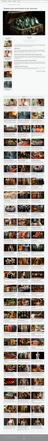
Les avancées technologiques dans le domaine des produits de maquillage (24, 148)
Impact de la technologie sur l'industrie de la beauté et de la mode (10, 160)
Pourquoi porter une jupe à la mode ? (10, 226)
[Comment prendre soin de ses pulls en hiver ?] (24, 355)
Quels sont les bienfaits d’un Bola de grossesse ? (10, 387)
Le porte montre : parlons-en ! (9, 400)
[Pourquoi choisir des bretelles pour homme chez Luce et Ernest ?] (24, 421)
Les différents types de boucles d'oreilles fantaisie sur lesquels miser (24, 200)
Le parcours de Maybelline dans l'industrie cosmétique (23, 160)
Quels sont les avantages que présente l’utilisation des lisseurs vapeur (23, 347)
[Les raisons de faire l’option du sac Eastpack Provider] (10, 328)
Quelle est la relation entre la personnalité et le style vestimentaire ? (23, 187)
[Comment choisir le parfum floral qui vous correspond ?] (8, 64)
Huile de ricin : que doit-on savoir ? (10, 306)
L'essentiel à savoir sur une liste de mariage (23, 307)
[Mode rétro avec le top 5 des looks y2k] (37, 128)
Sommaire (30, 37)
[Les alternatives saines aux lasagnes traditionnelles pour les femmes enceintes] (10, 142)
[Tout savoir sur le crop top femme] (10, 421)
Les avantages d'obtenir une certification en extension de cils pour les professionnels (37, 120)
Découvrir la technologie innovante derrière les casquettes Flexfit (10, 174)
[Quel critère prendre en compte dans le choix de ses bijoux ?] (24, 288)
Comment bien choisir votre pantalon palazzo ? (24, 414)
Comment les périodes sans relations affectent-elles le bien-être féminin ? (8, 79)
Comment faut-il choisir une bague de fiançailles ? (10, 214)
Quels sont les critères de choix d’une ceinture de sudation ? (24, 174)
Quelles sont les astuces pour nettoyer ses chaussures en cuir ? (9, 373)
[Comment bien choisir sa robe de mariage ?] (37, 381)
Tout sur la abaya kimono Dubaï (36, 426)
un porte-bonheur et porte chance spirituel (30, 52)
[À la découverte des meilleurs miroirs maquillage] (37, 328)
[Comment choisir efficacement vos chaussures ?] (10, 355)
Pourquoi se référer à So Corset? (36, 360)
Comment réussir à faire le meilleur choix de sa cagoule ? (37, 187)
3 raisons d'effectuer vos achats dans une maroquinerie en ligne (37, 214)
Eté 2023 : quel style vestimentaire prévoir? (10, 187)
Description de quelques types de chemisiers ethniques (23, 387)
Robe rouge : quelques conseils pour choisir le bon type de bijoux (24, 214)
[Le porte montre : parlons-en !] (10, 395)
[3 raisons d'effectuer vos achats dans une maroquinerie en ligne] (37, 208)
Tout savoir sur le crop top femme (9, 426)
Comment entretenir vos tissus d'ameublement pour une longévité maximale (10, 134)
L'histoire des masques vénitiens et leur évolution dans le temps (23, 134)
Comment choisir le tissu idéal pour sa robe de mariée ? (10, 200)
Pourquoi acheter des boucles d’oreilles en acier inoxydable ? (9, 267)
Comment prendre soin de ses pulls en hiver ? (24, 361)
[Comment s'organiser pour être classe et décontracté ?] (37, 288)
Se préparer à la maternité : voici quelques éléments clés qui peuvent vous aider (24, 401)
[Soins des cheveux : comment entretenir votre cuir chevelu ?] (10, 247)
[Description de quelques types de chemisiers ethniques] (24, 381)
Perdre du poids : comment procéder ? (37, 319)
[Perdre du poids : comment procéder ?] (37, 314)
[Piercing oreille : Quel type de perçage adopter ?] (37, 395)
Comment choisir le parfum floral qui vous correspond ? (8, 69)
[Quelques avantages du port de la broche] (37, 247)
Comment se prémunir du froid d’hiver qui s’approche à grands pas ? (24, 373)
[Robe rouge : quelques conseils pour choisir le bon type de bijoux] (24, 208)
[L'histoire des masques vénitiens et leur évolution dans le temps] (24, 128)
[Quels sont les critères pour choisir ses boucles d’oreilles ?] (24, 314)
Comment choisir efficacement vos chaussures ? (10, 361)
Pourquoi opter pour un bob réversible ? (10, 280)
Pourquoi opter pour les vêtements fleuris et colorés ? (23, 240)
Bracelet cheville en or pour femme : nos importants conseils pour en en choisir (24, 267)
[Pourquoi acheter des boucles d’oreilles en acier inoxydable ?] (10, 261)
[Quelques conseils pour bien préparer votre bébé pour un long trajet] (37, 368)
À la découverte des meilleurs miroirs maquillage (37, 334)
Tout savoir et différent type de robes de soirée (24, 334)
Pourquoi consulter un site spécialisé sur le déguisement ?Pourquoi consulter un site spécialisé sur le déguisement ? (37, 268)
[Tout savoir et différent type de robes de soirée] (24, 328)
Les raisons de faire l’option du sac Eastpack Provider (9, 334)
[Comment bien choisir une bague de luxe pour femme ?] (37, 168)
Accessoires (14, 1)
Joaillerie (9, 1)
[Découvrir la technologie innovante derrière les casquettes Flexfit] (10, 168)
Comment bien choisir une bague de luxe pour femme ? (37, 174)
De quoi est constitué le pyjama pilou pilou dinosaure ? (10, 320)
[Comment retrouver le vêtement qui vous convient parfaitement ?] (10, 288)
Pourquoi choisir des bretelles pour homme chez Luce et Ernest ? (23, 427)
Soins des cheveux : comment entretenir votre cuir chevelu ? (9, 253)
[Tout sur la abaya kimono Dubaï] (37, 421)
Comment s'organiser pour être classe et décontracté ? (37, 294)
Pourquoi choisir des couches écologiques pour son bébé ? (36, 227)
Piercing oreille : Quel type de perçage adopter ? (37, 401)
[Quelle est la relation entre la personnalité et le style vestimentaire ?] (24, 181)
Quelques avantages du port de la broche (37, 253)
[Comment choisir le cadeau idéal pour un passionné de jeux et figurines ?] (8, 84)
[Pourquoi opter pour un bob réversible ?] (10, 274)
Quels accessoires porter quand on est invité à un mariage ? (10, 414)
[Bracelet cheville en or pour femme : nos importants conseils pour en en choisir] (24, 261)
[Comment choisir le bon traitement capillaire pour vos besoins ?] (8, 43)
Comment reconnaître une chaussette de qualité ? (24, 253)
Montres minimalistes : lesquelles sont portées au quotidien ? (37, 280)
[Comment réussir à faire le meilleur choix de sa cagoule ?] (37, 181)
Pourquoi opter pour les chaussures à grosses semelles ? (37, 240)
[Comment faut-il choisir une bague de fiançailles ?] (10, 208)
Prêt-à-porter (4, 1)
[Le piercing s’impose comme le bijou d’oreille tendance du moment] (24, 274)
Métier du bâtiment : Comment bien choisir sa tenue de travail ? (10, 240)
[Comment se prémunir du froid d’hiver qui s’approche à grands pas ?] (24, 368)
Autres (19, 1)
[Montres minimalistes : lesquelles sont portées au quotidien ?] (37, 274)
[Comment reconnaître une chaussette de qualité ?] (24, 247)
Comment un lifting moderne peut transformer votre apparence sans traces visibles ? (8, 58)
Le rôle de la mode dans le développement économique (36, 160)
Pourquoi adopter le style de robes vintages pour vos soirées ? (37, 200)
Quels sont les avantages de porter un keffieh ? (37, 414)
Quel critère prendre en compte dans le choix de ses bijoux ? (24, 294)
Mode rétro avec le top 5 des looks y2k (37, 133)
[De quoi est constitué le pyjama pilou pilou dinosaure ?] (10, 314)
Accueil (4, 4)
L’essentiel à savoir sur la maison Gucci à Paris (36, 307)
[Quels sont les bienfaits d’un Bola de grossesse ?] (10, 381)
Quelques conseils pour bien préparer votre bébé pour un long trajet (37, 373)
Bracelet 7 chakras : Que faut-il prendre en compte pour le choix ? (37, 148)
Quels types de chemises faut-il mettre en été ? (9, 347)
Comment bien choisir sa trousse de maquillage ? (37, 347)
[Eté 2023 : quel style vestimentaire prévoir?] (10, 181)
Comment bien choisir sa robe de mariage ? (36, 387)
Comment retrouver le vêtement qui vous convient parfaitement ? (10, 294)
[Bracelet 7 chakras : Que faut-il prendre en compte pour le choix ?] (37, 142)
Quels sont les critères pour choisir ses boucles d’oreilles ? (23, 320)
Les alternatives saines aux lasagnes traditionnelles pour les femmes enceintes (10, 148)
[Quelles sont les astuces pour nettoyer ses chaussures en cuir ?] (10, 368)
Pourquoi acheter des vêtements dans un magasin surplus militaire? (24, 227)
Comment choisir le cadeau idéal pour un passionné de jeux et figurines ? (7, 89)
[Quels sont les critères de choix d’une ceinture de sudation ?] (24, 168)
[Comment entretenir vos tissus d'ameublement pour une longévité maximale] (10, 128)
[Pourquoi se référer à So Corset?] (37, 355)
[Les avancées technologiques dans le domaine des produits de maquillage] (24, 142)
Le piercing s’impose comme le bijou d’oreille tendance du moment (24, 280)
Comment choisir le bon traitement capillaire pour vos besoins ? (7, 48)
